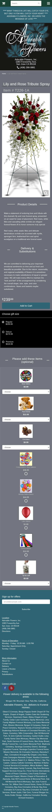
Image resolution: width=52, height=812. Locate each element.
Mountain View (23, 701)
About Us (6, 661)
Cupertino (7, 749)
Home (4, 73)
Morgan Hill (10, 701)
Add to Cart (26, 305)
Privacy (5, 671)
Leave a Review (8, 669)
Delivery (5, 666)
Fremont (19, 722)
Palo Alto (33, 701)
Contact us (6, 663)
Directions (6, 631)
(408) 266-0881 (27, 67)
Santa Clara (15, 738)
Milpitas (12, 722)
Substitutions (7, 674)
